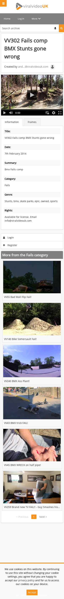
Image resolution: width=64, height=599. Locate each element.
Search (61, 28)
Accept (32, 592)
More (34, 18)
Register (12, 245)
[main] (32, 278)
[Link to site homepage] (32, 6)
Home (7, 18)
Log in (21, 18)
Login (10, 237)
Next (43, 516)
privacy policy (26, 580)
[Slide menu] (3, 3)
